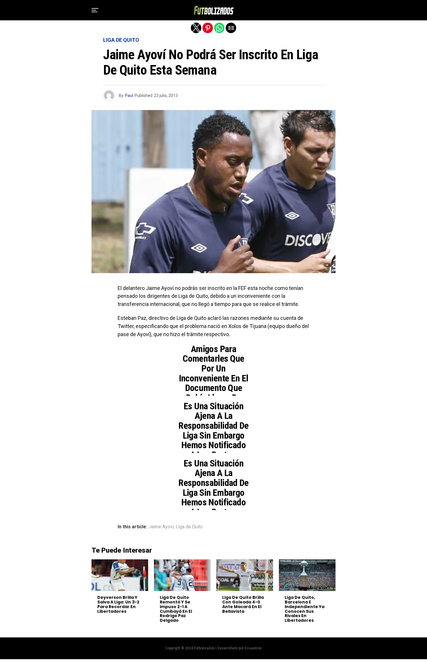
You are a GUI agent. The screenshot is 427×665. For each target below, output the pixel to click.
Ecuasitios (253, 648)
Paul (129, 95)
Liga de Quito (189, 527)
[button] (95, 10)
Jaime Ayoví (161, 527)
